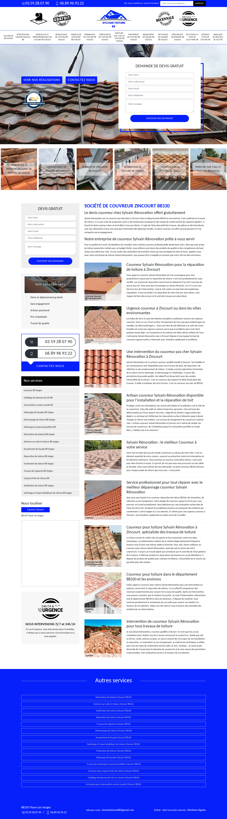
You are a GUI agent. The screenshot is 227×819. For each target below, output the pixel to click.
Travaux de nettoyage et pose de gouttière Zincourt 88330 (114, 764)
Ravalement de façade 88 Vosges (148, 37)
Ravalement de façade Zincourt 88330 (113, 737)
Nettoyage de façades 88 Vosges (163, 37)
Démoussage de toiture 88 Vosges (61, 37)
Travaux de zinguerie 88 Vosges (76, 37)
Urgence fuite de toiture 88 (205, 37)
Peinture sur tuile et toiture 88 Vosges (119, 37)
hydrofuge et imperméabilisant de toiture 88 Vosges (42, 37)
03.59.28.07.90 (37, 3)
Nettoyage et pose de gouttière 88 (192, 37)
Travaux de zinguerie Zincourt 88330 (113, 724)
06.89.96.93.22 (71, 3)
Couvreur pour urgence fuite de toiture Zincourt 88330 (113, 771)
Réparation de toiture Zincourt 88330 (113, 717)
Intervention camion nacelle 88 (23, 37)
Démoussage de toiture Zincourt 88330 (113, 731)
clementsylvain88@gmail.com (118, 810)
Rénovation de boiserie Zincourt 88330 (113, 697)
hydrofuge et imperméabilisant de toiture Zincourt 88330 (113, 744)
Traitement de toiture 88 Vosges (133, 37)
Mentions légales (196, 810)
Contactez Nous (81, 80)
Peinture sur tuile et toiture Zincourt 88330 (114, 704)
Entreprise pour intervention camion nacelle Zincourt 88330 (113, 784)
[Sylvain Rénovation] (113, 19)
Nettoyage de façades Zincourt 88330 (113, 757)
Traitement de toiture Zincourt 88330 (113, 751)
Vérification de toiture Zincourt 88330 (113, 711)
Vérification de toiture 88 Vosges (105, 37)
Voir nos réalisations (41, 80)
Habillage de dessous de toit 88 (218, 37)
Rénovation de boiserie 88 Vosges (177, 37)
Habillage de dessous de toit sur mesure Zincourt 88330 (113, 778)
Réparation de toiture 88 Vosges (90, 37)
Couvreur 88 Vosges (8, 37)
